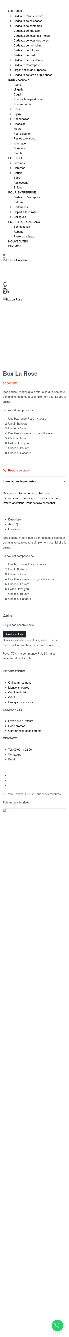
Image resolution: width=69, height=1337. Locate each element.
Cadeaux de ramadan (27, 45)
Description (15, 519)
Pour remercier (23, 104)
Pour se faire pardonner (28, 99)
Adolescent (21, 182)
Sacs (17, 109)
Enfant (18, 187)
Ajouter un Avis (14, 634)
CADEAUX (15, 11)
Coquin (18, 94)
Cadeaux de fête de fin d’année (33, 75)
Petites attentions (24, 138)
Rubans (18, 231)
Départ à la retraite (25, 212)
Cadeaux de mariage (27, 30)
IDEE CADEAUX (19, 79)
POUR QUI (15, 158)
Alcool (22, 493)
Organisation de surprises (30, 70)
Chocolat (19, 124)
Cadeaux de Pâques (26, 50)
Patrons (18, 202)
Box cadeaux (22, 226)
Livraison (14, 529)
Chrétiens (20, 148)
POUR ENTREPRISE (22, 192)
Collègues (20, 217)
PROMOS (14, 246)
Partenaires (21, 207)
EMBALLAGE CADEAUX (24, 222)
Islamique (20, 143)
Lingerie (18, 89)
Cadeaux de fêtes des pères (31, 40)
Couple (18, 173)
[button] (57, 1325)
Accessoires (21, 119)
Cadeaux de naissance (28, 21)
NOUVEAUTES (18, 241)
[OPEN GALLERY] (34, 328)
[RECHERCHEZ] (5, 284)
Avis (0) (13, 524)
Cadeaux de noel (24, 55)
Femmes (19, 163)
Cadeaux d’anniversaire (28, 16)
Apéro (17, 84)
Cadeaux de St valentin (28, 60)
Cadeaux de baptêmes (28, 26)
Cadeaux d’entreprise (27, 65)
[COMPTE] (5, 288)
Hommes (19, 168)
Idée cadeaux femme (47, 498)
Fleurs (17, 128)
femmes (27, 498)
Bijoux (17, 114)
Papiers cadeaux (24, 236)
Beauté (18, 153)
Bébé (17, 177)
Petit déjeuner (22, 133)
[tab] (37, 519)
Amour (32, 493)
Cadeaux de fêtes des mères (32, 35)
